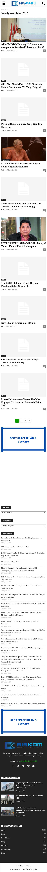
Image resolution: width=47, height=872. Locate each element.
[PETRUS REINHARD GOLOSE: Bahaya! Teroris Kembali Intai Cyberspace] (23, 229)
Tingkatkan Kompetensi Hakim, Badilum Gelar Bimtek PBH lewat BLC (21, 696)
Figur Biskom (5, 160)
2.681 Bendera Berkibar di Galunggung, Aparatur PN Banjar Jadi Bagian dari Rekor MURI (23, 554)
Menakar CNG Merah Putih (10, 562)
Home (2, 9)
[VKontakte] (28, 766)
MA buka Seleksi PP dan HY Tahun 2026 (15, 547)
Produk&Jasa (5, 838)
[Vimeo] (23, 766)
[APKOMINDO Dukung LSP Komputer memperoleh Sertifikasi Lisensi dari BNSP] (23, 30)
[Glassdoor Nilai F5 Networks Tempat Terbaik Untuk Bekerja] (23, 345)
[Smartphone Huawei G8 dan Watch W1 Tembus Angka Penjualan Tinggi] (23, 189)
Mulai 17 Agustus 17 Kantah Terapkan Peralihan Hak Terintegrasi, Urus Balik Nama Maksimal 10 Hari (19, 569)
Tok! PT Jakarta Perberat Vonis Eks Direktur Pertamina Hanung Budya (22, 687)
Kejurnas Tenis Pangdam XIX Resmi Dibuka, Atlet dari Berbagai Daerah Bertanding (23, 596)
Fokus (3, 853)
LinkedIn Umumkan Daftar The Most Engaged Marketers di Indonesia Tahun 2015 (21, 402)
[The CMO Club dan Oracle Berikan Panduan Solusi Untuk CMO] (23, 268)
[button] (43, 3)
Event (3, 834)
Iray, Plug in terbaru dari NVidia (18, 323)
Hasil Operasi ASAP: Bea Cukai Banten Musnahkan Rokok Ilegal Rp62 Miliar (23, 605)
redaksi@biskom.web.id (28, 761)
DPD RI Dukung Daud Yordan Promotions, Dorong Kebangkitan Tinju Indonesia (23, 578)
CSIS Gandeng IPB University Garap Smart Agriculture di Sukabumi (20, 622)
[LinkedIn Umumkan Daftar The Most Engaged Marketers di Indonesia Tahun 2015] (23, 385)
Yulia (2, 130)
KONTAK (27, 865)
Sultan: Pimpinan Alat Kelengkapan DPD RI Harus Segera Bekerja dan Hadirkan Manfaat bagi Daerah (20, 669)
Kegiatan (4, 845)
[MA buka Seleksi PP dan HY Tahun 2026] (7, 799)
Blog (3, 842)
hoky (2, 50)
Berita (3, 40)
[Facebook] (13, 766)
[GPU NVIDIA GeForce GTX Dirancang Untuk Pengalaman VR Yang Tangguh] (23, 70)
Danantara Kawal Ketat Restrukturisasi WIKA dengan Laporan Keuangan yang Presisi (22, 649)
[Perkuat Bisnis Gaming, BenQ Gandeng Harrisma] (23, 109)
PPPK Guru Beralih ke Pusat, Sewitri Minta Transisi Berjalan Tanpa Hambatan (21, 587)
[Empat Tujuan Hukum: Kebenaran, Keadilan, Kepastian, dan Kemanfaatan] (7, 786)
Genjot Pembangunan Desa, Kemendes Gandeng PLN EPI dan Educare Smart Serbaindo (22, 640)
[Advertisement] (23, 478)
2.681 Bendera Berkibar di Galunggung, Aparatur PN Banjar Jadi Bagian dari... (30, 810)
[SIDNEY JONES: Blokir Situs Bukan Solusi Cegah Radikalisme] (23, 149)
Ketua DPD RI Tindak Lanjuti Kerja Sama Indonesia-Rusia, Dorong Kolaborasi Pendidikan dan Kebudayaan (21, 678)
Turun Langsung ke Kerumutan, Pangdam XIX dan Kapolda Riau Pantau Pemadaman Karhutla (23, 631)
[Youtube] (33, 766)
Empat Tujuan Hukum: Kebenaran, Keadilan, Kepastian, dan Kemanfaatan (21, 539)
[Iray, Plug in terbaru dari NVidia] (23, 308)
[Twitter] (18, 766)
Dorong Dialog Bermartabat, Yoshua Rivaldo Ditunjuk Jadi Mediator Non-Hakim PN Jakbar (21, 613)
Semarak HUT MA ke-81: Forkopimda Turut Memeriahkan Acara (23, 704)
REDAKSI (19, 865)
